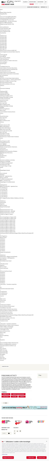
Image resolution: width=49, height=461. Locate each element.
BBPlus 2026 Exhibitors (4, 126)
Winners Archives (3, 205)
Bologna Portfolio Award (5, 207)
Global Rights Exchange (4, 133)
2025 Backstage (3, 37)
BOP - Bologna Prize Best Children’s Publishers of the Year (12, 198)
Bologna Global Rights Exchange (6, 97)
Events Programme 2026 (5, 31)
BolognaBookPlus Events (5, 145)
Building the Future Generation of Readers (8, 151)
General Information (4, 100)
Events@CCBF (3, 56)
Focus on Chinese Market (5, 57)
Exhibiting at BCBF (3, 91)
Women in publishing (4, 335)
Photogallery (2, 354)
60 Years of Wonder (4, 177)
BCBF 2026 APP (3, 359)
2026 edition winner (4, 264)
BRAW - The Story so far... (5, 180)
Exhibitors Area (3, 101)
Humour (22, 396)
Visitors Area (2, 119)
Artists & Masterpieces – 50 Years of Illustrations (10, 79)
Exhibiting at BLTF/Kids (4, 94)
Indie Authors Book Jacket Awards (7, 288)
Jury (1, 287)
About (1, 9)
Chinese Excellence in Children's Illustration (8, 60)
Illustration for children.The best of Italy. (8, 81)
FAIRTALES (43, 7)
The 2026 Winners (3, 188)
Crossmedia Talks (3, 189)
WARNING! (2, 107)
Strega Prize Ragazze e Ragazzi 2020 (7, 226)
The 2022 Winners (3, 195)
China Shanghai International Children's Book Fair (10, 52)
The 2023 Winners (3, 193)
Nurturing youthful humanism (6, 82)
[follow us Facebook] (15, 431)
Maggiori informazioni (8, 457)
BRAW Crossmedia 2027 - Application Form (9, 186)
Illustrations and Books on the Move (7, 160)
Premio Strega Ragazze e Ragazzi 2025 (8, 218)
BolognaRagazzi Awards (5, 170)
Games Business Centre (5, 331)
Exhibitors (2, 85)
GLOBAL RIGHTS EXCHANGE (32, 7)
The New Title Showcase (5, 98)
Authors (1, 334)
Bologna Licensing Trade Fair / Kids (7, 24)
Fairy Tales (5, 396)
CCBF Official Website (4, 59)
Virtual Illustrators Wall (5, 164)
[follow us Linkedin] (17, 431)
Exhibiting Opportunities (5, 30)
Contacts (2, 360)
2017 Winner (2, 250)
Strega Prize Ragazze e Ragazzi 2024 (7, 220)
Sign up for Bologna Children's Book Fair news (9, 342)
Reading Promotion (4, 150)
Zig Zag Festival (3, 155)
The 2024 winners (3, 192)
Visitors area (40, 1)
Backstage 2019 (3, 46)
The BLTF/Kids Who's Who (5, 28)
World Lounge (2, 332)
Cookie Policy (4, 454)
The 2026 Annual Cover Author (6, 312)
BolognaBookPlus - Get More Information (8, 21)
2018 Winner (2, 249)
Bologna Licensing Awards (5, 252)
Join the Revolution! (4, 75)
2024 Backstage (3, 38)
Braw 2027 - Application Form (6, 176)
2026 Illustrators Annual (5, 135)
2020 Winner (2, 281)
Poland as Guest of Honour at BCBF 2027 (8, 50)
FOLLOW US (25, 1)
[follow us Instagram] (15, 433)
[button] (46, 441)
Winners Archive (3, 237)
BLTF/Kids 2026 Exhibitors (5, 128)
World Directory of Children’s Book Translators (9, 136)
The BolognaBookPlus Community (7, 19)
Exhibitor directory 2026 (5, 125)
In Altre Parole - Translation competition (8, 284)
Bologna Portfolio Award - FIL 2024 (7, 212)
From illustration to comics (5, 71)
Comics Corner (3, 148)
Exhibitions (2, 157)
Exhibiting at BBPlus (4, 93)
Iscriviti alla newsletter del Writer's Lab (8, 345)
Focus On (2, 296)
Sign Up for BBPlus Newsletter (6, 22)
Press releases (3, 348)
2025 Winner (2, 240)
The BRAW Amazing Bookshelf (6, 163)
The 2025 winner (3, 291)
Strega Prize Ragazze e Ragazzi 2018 (7, 228)
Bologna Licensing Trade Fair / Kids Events (8, 147)
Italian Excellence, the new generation (7, 72)
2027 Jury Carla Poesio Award (6, 271)
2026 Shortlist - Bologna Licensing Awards (8, 256)
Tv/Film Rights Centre (4, 329)
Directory (2, 122)
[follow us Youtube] (20, 431)
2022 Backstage (3, 41)
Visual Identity (3, 33)
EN (45, 1)
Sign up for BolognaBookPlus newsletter (8, 344)
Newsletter (2, 340)
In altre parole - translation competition (8, 323)
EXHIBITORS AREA (32, 1)
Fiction (14, 396)
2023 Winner (2, 243)
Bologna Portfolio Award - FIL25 (6, 209)
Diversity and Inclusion (18, 394)
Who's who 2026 (3, 132)
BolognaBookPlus (3, 14)
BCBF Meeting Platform (5, 109)
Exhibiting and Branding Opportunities (7, 18)
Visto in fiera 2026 (3, 351)
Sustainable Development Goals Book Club (8, 69)
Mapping (1, 76)
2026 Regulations (3, 185)
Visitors (1, 113)
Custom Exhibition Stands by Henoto (7, 112)
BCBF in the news (3, 350)
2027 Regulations (3, 236)
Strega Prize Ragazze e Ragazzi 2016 (7, 231)
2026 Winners (3, 201)
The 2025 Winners (3, 190)
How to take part (3, 173)
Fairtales (2, 356)
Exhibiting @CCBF (3, 55)
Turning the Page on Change (5, 166)
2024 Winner (2, 242)
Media (1, 337)
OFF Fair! (1, 154)
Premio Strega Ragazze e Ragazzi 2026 (8, 217)
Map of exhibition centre (5, 104)
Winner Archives (3, 259)
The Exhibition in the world (5, 307)
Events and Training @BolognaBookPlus (8, 17)
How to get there (3, 103)
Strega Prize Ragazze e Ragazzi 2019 (7, 227)
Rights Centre (3, 299)
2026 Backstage (3, 36)
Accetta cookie (42, 457)
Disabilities (6, 394)
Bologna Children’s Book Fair (5, 12)
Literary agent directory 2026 (6, 131)
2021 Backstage (3, 43)
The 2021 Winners (3, 196)
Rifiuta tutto (31, 457)
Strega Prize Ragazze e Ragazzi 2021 (7, 224)
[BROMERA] (24, 408)
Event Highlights (3, 144)
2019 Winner (2, 247)
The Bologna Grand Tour (5, 66)
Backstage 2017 (3, 49)
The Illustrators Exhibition (5, 304)
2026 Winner (2, 239)
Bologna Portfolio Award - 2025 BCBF (7, 211)
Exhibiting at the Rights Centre (6, 95)
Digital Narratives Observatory (6, 152)
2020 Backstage (3, 44)
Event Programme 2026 (5, 141)
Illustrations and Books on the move (7, 84)
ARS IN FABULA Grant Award (5, 261)
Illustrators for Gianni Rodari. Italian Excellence (9, 78)
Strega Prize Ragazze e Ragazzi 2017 (7, 230)
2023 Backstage (3, 40)
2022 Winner (2, 245)
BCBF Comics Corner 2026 (5, 129)
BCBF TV (2, 347)
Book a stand (2, 110)
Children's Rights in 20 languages (6, 326)
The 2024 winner (3, 294)
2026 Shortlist (3, 202)
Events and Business (4, 27)
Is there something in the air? (6, 328)
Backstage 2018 (3, 47)
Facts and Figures (3, 62)
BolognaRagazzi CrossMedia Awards (7, 182)
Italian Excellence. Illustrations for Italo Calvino (9, 74)
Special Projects (3, 63)
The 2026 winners (3, 293)
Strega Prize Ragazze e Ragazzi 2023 (7, 221)
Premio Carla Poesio (4, 268)
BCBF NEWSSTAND (4, 353)
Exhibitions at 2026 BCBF (5, 161)
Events (1, 138)
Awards (1, 167)
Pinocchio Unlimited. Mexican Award (7, 306)
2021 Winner (2, 246)
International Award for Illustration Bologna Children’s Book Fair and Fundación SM (16, 233)
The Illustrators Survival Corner (6, 313)
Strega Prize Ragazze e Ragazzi (6, 214)
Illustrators (2, 302)
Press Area (2, 357)
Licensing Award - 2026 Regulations (7, 258)
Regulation (2, 174)
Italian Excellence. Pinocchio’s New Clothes (8, 68)
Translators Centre (4, 321)
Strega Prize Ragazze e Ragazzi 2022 (7, 223)
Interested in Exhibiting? (5, 88)
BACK (6, 403)
